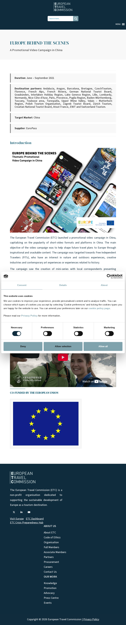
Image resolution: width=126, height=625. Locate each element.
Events (48, 603)
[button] (118, 24)
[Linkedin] (21, 512)
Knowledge (50, 583)
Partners (49, 557)
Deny (23, 346)
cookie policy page (99, 308)
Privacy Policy (29, 315)
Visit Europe (17, 519)
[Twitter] (14, 512)
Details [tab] (63, 285)
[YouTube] (29, 512)
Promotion (50, 588)
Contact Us (50, 572)
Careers (48, 567)
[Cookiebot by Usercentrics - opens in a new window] (109, 276)
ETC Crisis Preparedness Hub (26, 523)
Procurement (51, 562)
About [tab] (104, 285)
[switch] (47, 333)
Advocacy (49, 593)
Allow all (103, 346)
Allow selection (63, 346)
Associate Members (55, 552)
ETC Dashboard (35, 519)
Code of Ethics (52, 537)
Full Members (51, 547)
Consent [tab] (21, 285)
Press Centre (51, 598)
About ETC (50, 532)
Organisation (51, 542)
